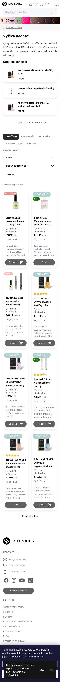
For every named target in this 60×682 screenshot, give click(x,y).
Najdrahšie (44, 137)
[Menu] (56, 4)
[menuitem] (13, 607)
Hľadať (53, 12)
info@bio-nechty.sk (18, 559)
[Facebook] (5, 579)
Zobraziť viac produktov (30, 123)
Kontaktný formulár (18, 591)
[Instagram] (13, 579)
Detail (44, 262)
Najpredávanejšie (14, 144)
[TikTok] (30, 579)
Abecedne (31, 144)
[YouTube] (21, 579)
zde (41, 656)
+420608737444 (17, 571)
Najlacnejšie (27, 137)
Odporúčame (11, 137)
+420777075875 (17, 565)
